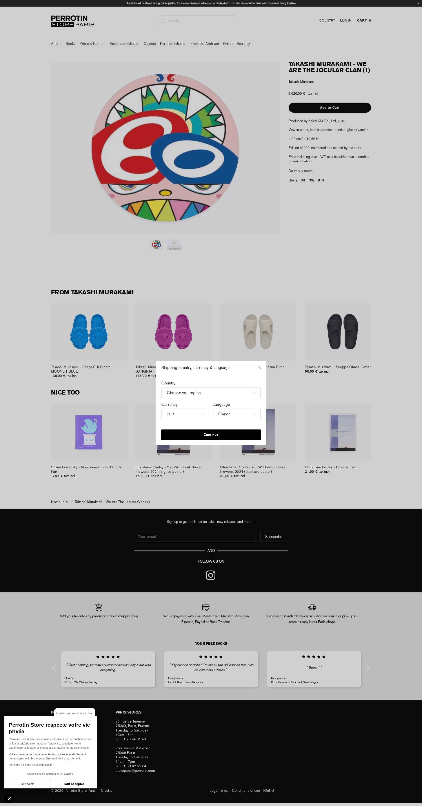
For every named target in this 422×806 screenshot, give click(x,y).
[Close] (264, 370)
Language (221, 404)
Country (168, 383)
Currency (169, 404)
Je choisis (27, 784)
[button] (9, 798)
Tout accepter (73, 784)
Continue (211, 434)
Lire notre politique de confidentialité (30, 764)
